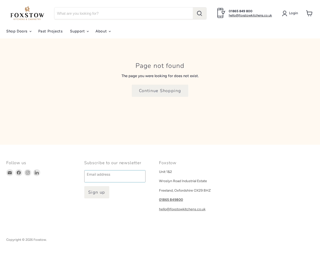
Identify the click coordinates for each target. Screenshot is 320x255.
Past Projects (50, 31)
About (102, 31)
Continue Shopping (160, 91)
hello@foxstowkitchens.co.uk (250, 15)
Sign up (96, 192)
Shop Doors (17, 31)
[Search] (199, 13)
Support (78, 31)
